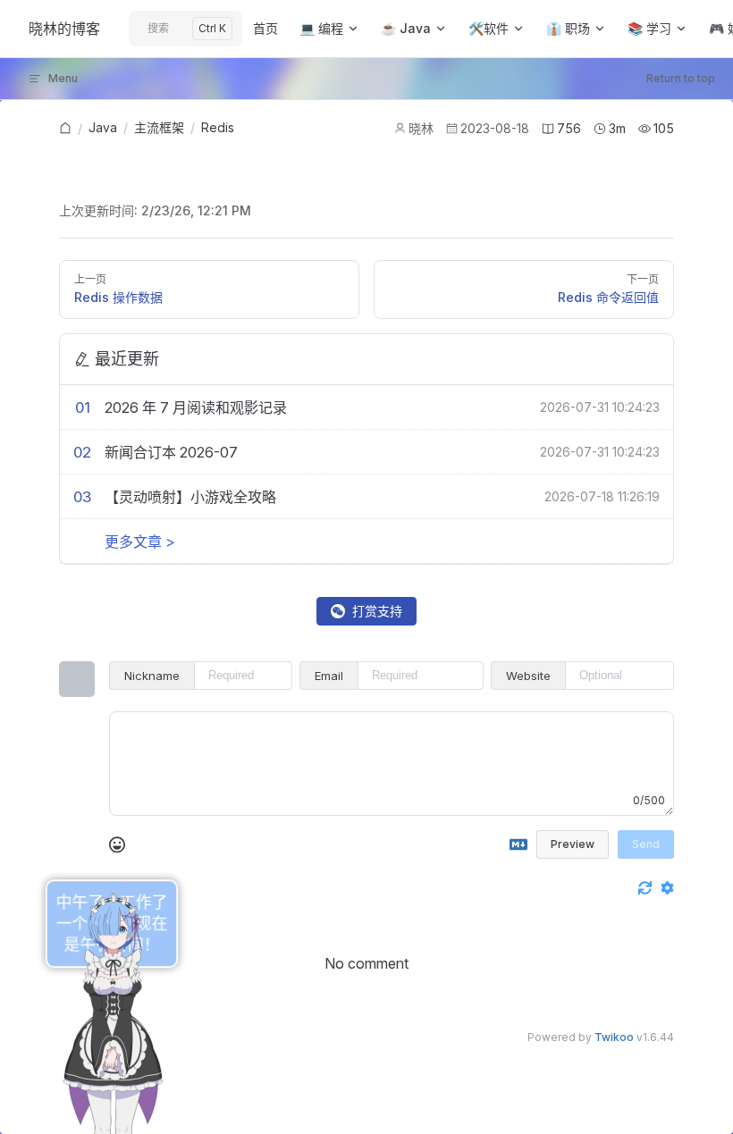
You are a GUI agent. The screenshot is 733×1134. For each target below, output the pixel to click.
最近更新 (127, 358)
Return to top (680, 78)
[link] (65, 129)
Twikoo (614, 1037)
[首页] (65, 129)
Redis (217, 127)
